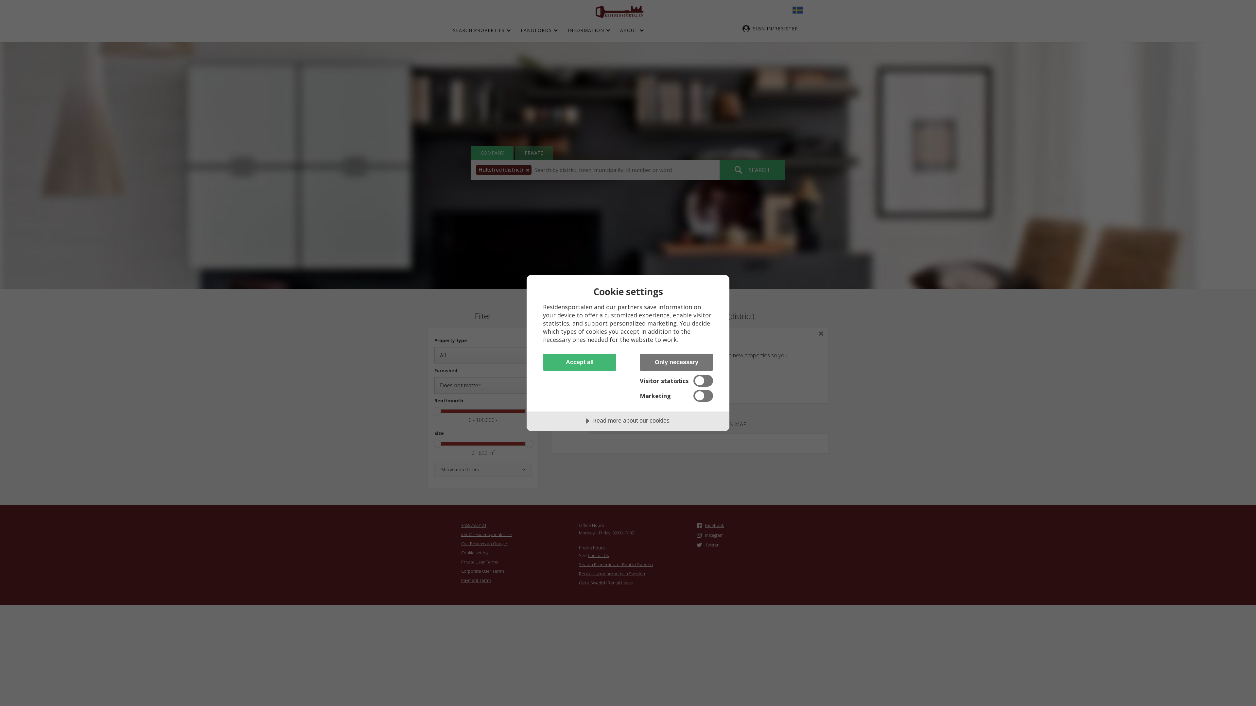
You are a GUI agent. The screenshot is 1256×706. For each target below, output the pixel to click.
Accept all (580, 362)
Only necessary (676, 362)
